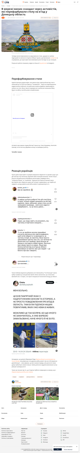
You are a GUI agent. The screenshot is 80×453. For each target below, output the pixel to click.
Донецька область (30, 376)
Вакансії (23, 432)
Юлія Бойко (18, 382)
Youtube (45, 430)
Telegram (45, 433)
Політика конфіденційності (8, 432)
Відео (59, 2)
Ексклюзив (4, 413)
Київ (22, 413)
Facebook (45, 439)
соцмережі (21, 376)
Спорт (47, 2)
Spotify (64, 435)
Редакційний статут (6, 434)
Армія (36, 2)
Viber (44, 435)
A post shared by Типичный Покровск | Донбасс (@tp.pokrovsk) (32, 140)
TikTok (64, 430)
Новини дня (24, 418)
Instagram (45, 437)
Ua (74, 2)
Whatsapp (45, 442)
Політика (61, 418)
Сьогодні (8, 5)
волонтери (40, 376)
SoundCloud (66, 437)
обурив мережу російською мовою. (22, 372)
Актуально (23, 408)
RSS (63, 439)
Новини (32, 2)
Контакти (23, 434)
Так (57, 449)
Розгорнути (40, 423)
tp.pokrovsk (43, 63)
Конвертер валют (25, 444)
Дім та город (43, 408)
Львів (41, 413)
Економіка (41, 2)
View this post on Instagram (19, 118)
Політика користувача (7, 430)
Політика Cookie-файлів (7, 438)
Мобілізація (62, 413)
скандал (14, 376)
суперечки (53, 58)
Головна (3, 5)
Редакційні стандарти (7, 436)
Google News (66, 433)
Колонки (52, 2)
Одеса (41, 418)
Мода (3, 418)
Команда (23, 440)
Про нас (23, 430)
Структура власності (26, 438)
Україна (26, 2)
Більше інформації (68, 449)
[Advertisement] (34, 71)
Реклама (23, 436)
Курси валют (24, 442)
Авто (3, 408)
